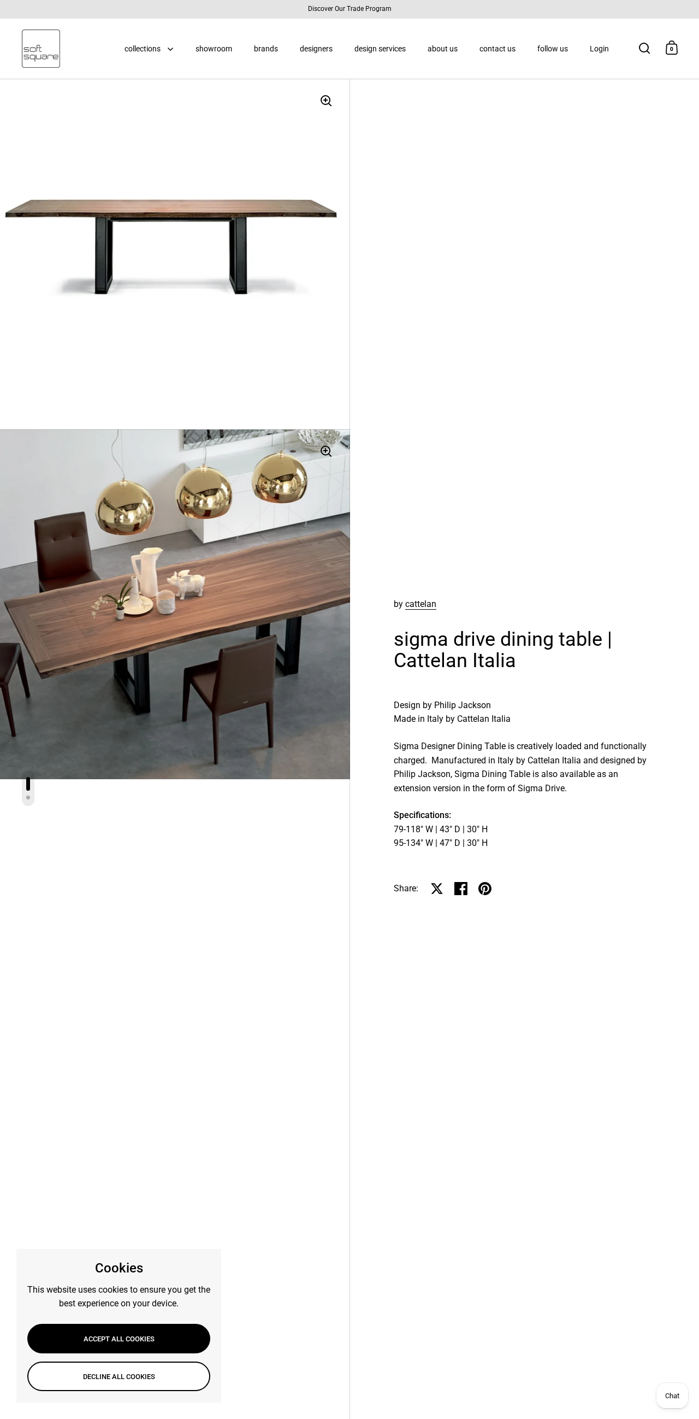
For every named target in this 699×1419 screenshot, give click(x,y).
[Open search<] (644, 48)
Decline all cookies (119, 1377)
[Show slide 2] (28, 797)
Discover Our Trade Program (350, 9)
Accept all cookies (119, 1339)
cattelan (420, 604)
